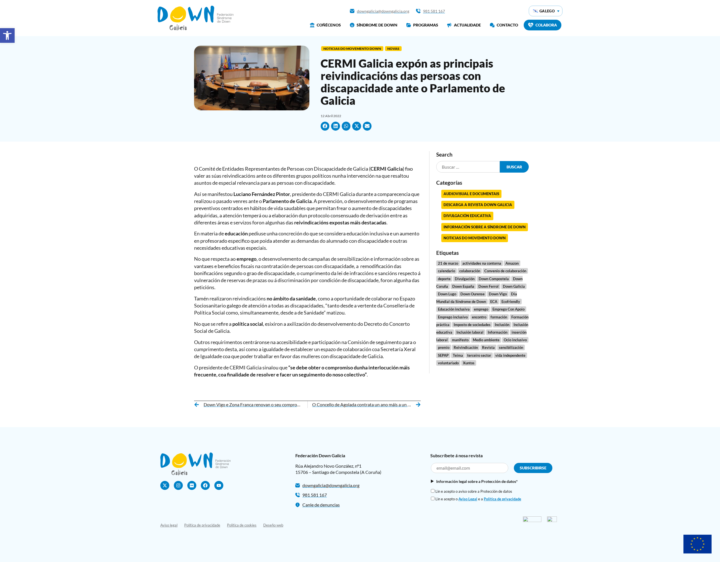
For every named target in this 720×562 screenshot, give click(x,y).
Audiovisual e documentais (471, 193)
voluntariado (448, 363)
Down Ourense (472, 294)
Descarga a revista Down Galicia (478, 204)
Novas (393, 48)
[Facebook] (205, 485)
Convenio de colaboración (505, 271)
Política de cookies (241, 525)
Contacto (507, 25)
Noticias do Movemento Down (352, 48)
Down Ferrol (488, 286)
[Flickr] (191, 485)
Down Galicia (514, 286)
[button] (7, 35)
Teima (458, 355)
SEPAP (443, 355)
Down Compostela (494, 278)
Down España (463, 286)
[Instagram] (178, 485)
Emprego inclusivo (453, 317)
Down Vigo (498, 294)
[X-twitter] (164, 485)
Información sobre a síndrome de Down (485, 227)
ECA (493, 301)
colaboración (469, 271)
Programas (425, 25)
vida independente (510, 355)
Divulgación (464, 278)
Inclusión (502, 324)
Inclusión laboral (469, 332)
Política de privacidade (502, 499)
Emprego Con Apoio (508, 309)
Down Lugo (447, 294)
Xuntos (468, 363)
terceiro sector (479, 355)
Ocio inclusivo (515, 340)
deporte (444, 278)
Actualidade (467, 25)
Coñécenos (329, 25)
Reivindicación (466, 347)
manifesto (460, 340)
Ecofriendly (510, 301)
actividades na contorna (481, 263)
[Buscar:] (468, 167)
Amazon (512, 263)
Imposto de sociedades (472, 324)
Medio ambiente (486, 340)
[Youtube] (218, 485)
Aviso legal (168, 525)
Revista (488, 347)
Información (497, 332)
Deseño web (273, 525)
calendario (446, 271)
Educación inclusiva (454, 309)
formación (498, 317)
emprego (481, 309)
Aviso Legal (467, 499)
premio (443, 347)
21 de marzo (448, 263)
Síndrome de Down (377, 25)
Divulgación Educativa (467, 215)
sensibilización (511, 347)
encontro (479, 317)
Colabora (546, 25)
